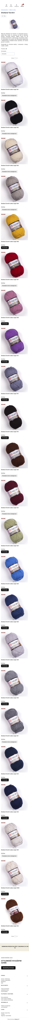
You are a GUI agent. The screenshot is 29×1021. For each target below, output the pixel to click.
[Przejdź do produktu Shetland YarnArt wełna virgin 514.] (14, 340)
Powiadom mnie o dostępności (9, 95)
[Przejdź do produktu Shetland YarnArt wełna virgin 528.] (14, 606)
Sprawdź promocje (8, 967)
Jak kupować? (4, 1007)
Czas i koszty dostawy (6, 998)
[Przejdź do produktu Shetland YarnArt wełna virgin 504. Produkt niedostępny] (14, 188)
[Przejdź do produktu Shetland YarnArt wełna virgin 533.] (14, 759)
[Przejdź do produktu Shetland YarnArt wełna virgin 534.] (14, 797)
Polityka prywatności (5, 1005)
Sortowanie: (3, 51)
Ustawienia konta (5, 990)
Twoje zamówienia (5, 988)
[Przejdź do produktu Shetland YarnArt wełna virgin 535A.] (14, 873)
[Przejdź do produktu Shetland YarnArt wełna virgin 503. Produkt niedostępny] (14, 150)
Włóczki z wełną (12, 9)
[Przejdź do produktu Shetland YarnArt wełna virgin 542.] (14, 911)
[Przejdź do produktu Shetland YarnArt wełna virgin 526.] (14, 568)
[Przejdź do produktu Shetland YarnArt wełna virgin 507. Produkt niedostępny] (14, 264)
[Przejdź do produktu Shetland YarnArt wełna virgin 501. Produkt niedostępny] (14, 74)
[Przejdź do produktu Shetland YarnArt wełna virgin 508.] (14, 302)
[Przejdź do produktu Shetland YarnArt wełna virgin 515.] (14, 378)
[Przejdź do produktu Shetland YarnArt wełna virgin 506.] (14, 226)
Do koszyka (5, 247)
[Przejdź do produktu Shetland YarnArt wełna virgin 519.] (14, 416)
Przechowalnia (4, 991)
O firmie (3, 1014)
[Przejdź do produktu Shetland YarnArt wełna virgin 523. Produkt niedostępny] (14, 492)
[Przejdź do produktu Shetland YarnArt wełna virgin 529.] (14, 644)
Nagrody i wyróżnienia (6, 1015)
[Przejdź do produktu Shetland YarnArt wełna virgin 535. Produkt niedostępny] (14, 835)
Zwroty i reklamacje (5, 978)
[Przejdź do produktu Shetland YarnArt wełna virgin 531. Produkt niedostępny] (14, 721)
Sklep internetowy (13, 1019)
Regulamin (3, 981)
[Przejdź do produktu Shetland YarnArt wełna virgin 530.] (14, 682)
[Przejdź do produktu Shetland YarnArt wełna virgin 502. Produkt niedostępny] (14, 112)
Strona (12, 58)
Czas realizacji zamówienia (7, 1000)
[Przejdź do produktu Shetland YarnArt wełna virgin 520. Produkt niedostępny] (14, 454)
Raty (2, 983)
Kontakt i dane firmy (5, 1012)
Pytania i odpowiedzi (5, 980)
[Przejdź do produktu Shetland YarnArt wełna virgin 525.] (14, 530)
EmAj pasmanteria (4, 9)
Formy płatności (4, 997)
